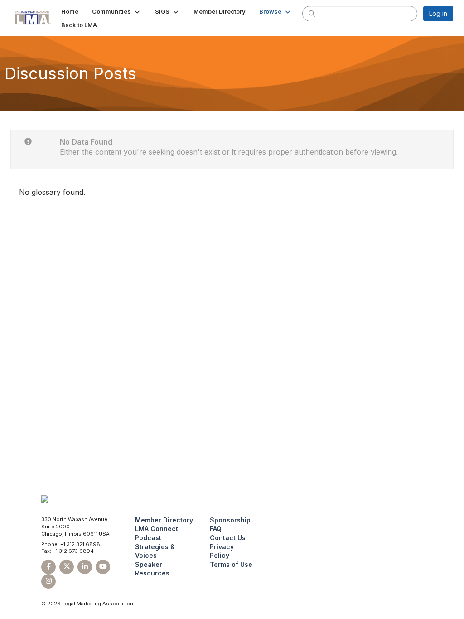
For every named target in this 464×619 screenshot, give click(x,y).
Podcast (148, 538)
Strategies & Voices (155, 551)
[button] (116, 11)
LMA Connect (156, 528)
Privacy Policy (222, 551)
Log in (438, 13)
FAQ (216, 528)
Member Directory (164, 520)
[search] (311, 13)
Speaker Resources (152, 569)
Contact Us (228, 538)
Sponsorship (230, 520)
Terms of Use (231, 564)
